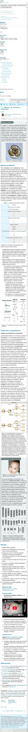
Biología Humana (16, 685)
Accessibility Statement (14, 725)
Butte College (8, 115)
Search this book (3, 23)
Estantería (14, 104)
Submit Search (4, 28)
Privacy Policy (22, 724)
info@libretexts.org (15, 726)
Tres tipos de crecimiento (8, 669)
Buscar (2, 730)
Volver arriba (3, 707)
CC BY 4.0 (20, 673)
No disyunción (6, 673)
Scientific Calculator (7, 71)
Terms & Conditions (5, 725)
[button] (5, 80)
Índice (4, 118)
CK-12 (25, 685)
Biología (22, 104)
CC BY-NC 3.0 (11, 686)
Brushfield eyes (6, 680)
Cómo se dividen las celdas (14, 637)
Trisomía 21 (5, 675)
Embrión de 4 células (7, 666)
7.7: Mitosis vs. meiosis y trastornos (15, 690)
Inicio (6, 104)
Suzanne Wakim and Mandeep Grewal (13, 114)
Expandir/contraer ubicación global (26, 104)
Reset (2, 36)
